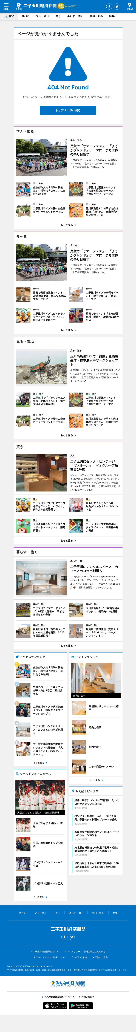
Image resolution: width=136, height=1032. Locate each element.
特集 (112, 16)
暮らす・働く (75, 16)
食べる (26, 16)
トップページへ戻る (68, 110)
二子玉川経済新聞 (36, 6)
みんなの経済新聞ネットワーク (68, 984)
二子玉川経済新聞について (46, 951)
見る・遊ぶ (42, 16)
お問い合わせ (80, 957)
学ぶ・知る (96, 16)
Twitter (117, 7)
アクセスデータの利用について (51, 957)
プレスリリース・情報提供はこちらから (86, 951)
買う (58, 16)
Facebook (109, 7)
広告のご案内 (101, 957)
